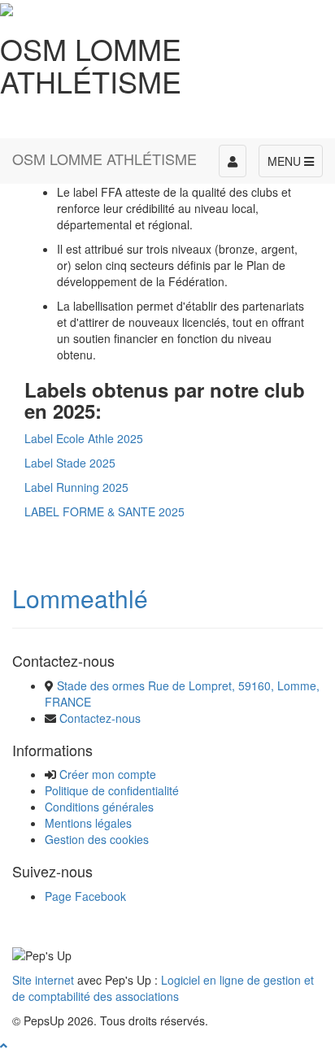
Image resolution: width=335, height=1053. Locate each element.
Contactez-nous (100, 718)
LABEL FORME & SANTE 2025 (104, 511)
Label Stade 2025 (69, 463)
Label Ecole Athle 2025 (83, 438)
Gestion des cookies (97, 839)
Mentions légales (88, 823)
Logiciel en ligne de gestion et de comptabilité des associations (163, 988)
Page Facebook (85, 896)
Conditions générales (99, 806)
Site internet (43, 980)
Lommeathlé (80, 598)
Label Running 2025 (76, 487)
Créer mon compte (107, 774)
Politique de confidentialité (112, 790)
